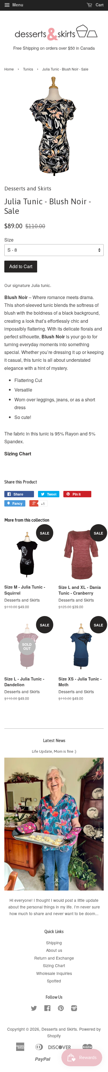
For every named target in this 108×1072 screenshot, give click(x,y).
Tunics (28, 68)
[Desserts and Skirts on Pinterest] (61, 1009)
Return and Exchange (54, 958)
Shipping (54, 942)
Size (9, 239)
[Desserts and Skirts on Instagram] (74, 1009)
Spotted (54, 981)
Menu (17, 5)
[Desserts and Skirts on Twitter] (34, 1009)
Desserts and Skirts (59, 1029)
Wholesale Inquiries (54, 973)
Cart (99, 5)
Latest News (54, 740)
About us (54, 950)
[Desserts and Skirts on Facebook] (47, 1009)
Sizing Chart (17, 453)
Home (9, 68)
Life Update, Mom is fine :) (54, 751)
